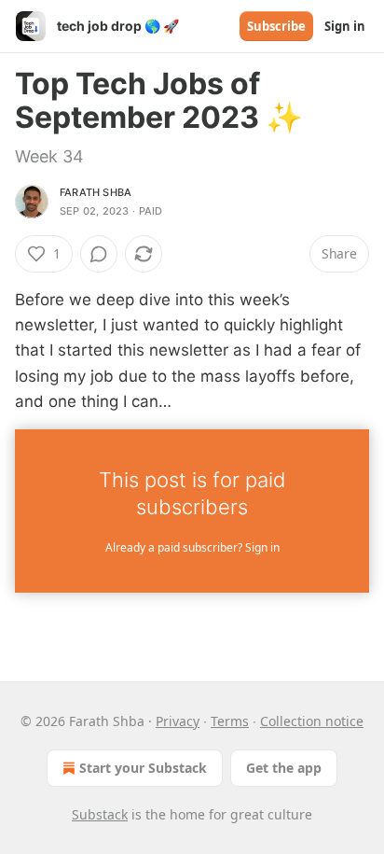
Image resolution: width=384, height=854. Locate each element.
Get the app (284, 768)
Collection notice (311, 721)
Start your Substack (143, 768)
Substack (100, 814)
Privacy (177, 721)
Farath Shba (95, 192)
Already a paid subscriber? (192, 547)
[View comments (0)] (98, 254)
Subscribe (276, 26)
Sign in (344, 26)
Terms (230, 721)
